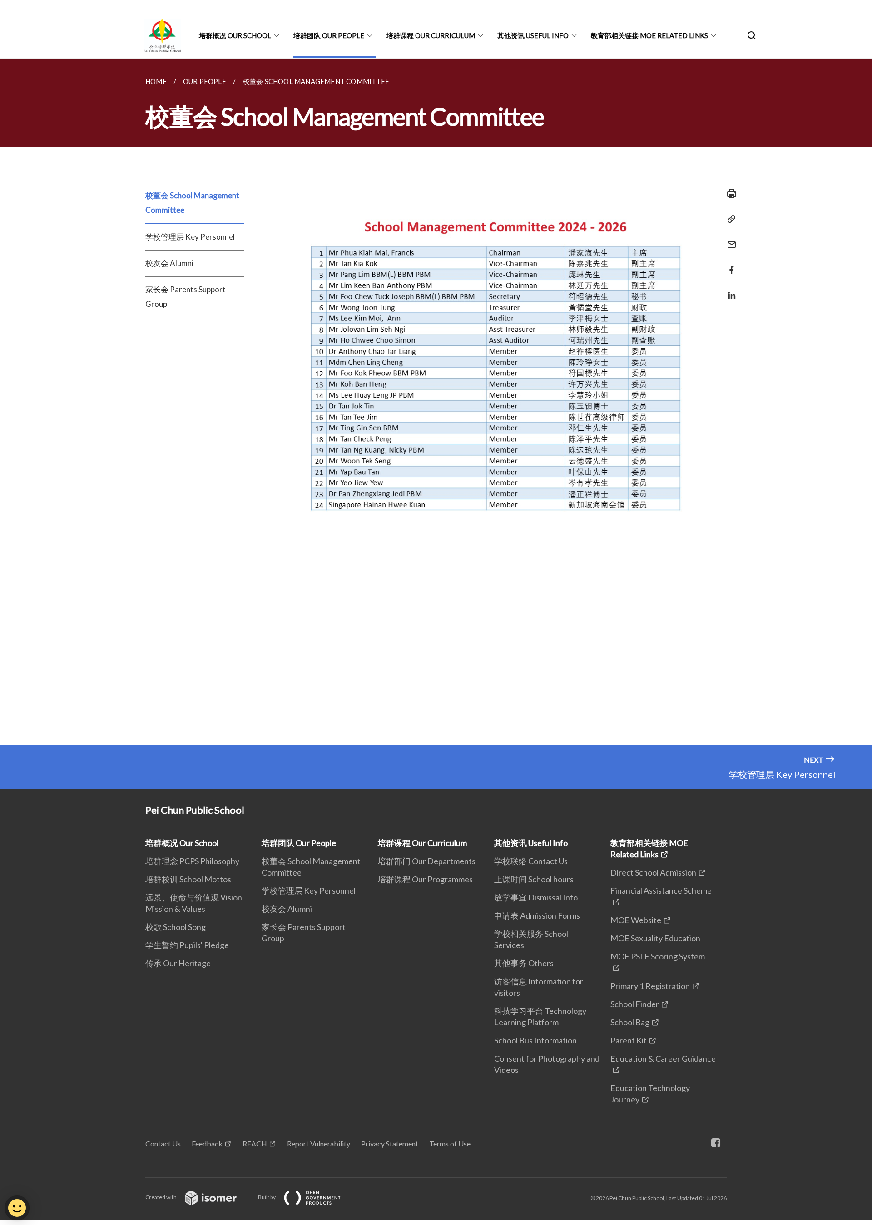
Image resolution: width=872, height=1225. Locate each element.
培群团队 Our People (328, 35)
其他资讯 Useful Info (533, 35)
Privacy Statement (389, 1143)
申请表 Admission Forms (537, 915)
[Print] (729, 194)
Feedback (207, 1143)
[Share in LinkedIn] (729, 289)
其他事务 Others (524, 963)
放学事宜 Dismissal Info (536, 897)
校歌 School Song (175, 927)
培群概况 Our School (235, 35)
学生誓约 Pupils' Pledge (187, 945)
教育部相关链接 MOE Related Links (649, 35)
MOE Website (635, 920)
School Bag (629, 1022)
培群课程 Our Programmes (425, 879)
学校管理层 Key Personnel (190, 236)
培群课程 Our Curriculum (430, 35)
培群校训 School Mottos (188, 879)
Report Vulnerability (318, 1143)
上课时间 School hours (534, 879)
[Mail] (729, 239)
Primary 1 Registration (650, 986)
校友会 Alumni (169, 263)
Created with (161, 1197)
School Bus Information (535, 1040)
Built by (267, 1197)
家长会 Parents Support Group (185, 297)
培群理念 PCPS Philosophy (192, 861)
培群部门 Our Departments (427, 861)
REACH (255, 1143)
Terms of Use (450, 1143)
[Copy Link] (729, 219)
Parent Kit (628, 1040)
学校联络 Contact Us (531, 861)
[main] (436, 402)
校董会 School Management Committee (192, 203)
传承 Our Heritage (178, 963)
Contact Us (163, 1143)
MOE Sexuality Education (655, 938)
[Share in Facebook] (729, 264)
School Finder (634, 1004)
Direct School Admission (653, 872)
